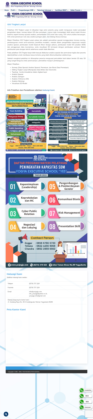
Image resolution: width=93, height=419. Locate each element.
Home (7, 10)
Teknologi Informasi (44, 10)
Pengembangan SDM (26, 10)
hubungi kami (48, 90)
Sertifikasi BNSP (61, 10)
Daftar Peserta (76, 10)
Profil (13, 10)
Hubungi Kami (10, 16)
